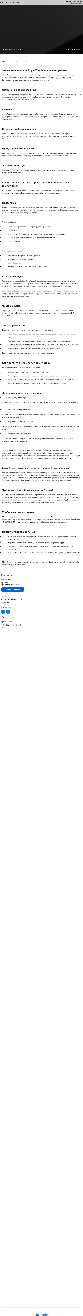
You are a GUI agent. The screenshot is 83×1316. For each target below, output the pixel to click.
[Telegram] (8, 612)
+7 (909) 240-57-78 (73, 2)
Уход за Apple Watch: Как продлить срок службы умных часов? (28, 61)
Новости (10, 61)
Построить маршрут (13, 589)
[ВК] (3, 612)
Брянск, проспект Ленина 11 (76, 3)
